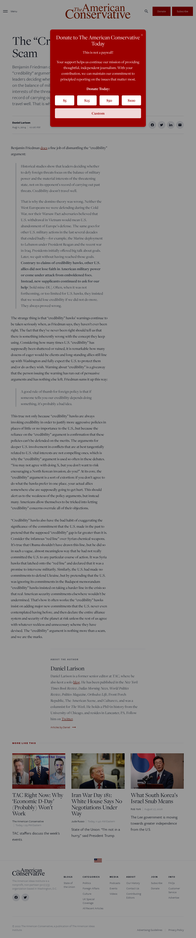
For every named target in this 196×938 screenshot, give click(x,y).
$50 (109, 100)
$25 (87, 100)
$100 (131, 100)
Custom (98, 113)
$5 (64, 100)
